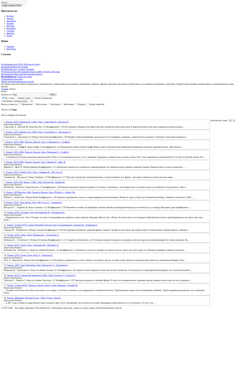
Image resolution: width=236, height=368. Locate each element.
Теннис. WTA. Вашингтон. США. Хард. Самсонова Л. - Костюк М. (37, 122)
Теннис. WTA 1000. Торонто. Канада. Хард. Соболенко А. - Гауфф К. (38, 142)
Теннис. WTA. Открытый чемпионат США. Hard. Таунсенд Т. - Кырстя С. (41, 275)
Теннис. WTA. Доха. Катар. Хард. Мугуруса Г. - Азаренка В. (34, 202)
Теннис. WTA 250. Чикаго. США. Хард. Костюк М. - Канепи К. (35, 182)
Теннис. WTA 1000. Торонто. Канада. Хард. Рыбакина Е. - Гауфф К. (37, 152)
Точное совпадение (43, 98)
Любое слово (24, 98)
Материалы (27, 104)
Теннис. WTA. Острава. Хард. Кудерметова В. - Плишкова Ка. (36, 212)
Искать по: (6, 94)
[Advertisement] (17, 339)
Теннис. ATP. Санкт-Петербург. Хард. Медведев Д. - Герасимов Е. (37, 265)
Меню (11, 5)
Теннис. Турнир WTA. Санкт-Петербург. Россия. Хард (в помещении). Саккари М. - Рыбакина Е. (52, 225)
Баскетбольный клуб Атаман (14, 67)
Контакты (56, 104)
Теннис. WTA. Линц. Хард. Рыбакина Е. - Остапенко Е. (33, 235)
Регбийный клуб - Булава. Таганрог (17, 69)
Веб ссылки (42, 104)
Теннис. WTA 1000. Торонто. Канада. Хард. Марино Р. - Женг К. (36, 162)
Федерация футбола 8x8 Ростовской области (21, 74)
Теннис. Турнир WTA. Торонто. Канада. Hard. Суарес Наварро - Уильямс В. (42, 285)
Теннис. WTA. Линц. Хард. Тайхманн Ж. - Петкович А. (33, 245)
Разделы (82, 104)
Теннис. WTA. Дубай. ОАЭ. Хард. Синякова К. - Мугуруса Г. (34, 172)
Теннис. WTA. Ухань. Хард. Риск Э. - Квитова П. (30, 255)
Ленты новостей (96, 104)
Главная (4, 89)
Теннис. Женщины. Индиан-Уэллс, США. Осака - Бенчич (34, 298)
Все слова (9, 98)
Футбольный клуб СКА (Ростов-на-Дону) (20, 64)
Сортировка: (8, 101)
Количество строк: (219, 120)
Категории (69, 104)
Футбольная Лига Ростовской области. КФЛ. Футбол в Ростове (30, 72)
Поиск (52, 95)
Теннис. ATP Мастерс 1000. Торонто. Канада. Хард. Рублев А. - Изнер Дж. (40, 192)
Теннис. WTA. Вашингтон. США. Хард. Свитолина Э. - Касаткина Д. (38, 132)
